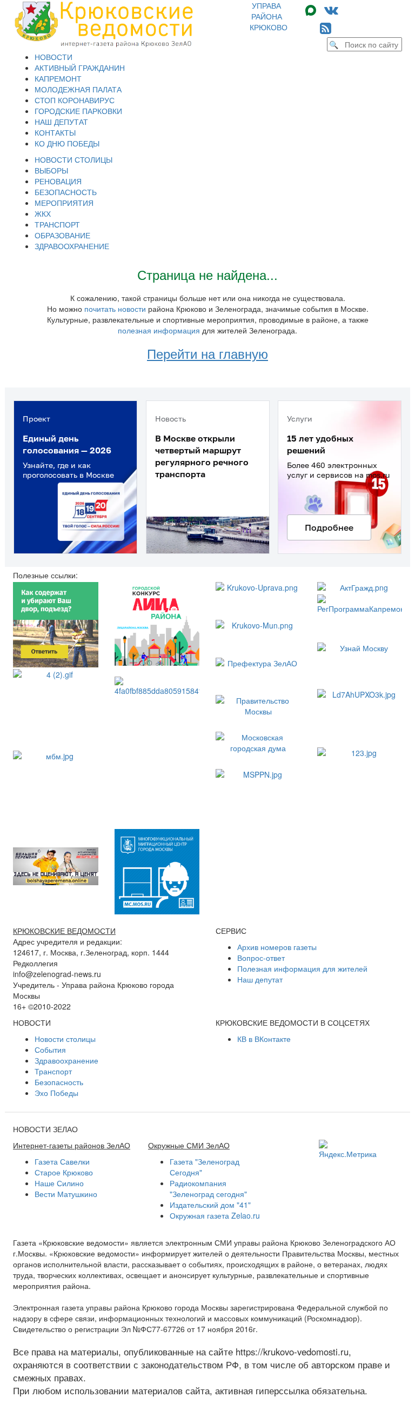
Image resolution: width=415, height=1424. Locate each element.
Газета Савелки (62, 1161)
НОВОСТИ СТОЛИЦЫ (73, 159)
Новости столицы (65, 1038)
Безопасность (59, 1082)
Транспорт (53, 1071)
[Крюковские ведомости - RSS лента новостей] (325, 27)
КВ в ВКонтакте (264, 1038)
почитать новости (115, 308)
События (50, 1049)
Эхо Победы (56, 1092)
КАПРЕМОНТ (58, 78)
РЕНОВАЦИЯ (58, 181)
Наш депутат (260, 979)
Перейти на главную (207, 353)
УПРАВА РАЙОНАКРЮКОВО (268, 16)
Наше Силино (59, 1183)
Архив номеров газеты (277, 946)
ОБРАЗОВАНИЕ (62, 235)
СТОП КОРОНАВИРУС (75, 100)
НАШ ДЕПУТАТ (61, 121)
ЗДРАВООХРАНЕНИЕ (72, 245)
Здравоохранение (66, 1060)
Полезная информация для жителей (302, 968)
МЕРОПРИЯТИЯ (64, 202)
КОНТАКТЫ (55, 132)
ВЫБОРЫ (51, 170)
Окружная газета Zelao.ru (215, 1215)
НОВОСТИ (53, 56)
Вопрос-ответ (261, 957)
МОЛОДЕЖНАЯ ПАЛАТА (78, 89)
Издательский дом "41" (210, 1204)
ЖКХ (43, 213)
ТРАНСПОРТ (57, 224)
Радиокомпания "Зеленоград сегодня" (208, 1188)
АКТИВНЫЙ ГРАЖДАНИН (80, 67)
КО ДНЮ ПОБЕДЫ (67, 143)
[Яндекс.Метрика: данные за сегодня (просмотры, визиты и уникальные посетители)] (348, 1149)
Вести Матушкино (66, 1193)
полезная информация (159, 330)
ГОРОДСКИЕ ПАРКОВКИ (78, 110)
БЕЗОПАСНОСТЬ (66, 191)
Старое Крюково (64, 1172)
